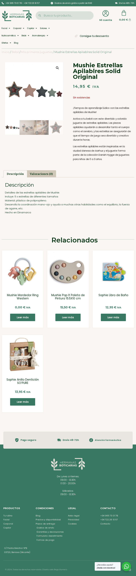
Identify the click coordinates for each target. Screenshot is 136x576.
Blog (16, 42)
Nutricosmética (8, 35)
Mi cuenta (105, 20)
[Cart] (124, 13)
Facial (4, 28)
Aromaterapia (38, 35)
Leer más (23, 317)
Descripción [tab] (15, 174)
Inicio (5, 52)
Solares (43, 28)
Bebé (24, 35)
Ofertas (4, 42)
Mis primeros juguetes (36, 52)
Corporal (17, 28)
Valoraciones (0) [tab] (41, 174)
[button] (57, 68)
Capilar (30, 28)
